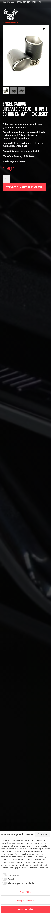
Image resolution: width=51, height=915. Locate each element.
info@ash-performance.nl (29, 2)
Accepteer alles (25, 909)
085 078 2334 (9, 2)
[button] (44, 29)
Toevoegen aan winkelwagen (24, 187)
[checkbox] (10, 874)
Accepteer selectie (26, 900)
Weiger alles (26, 891)
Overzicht (44, 834)
